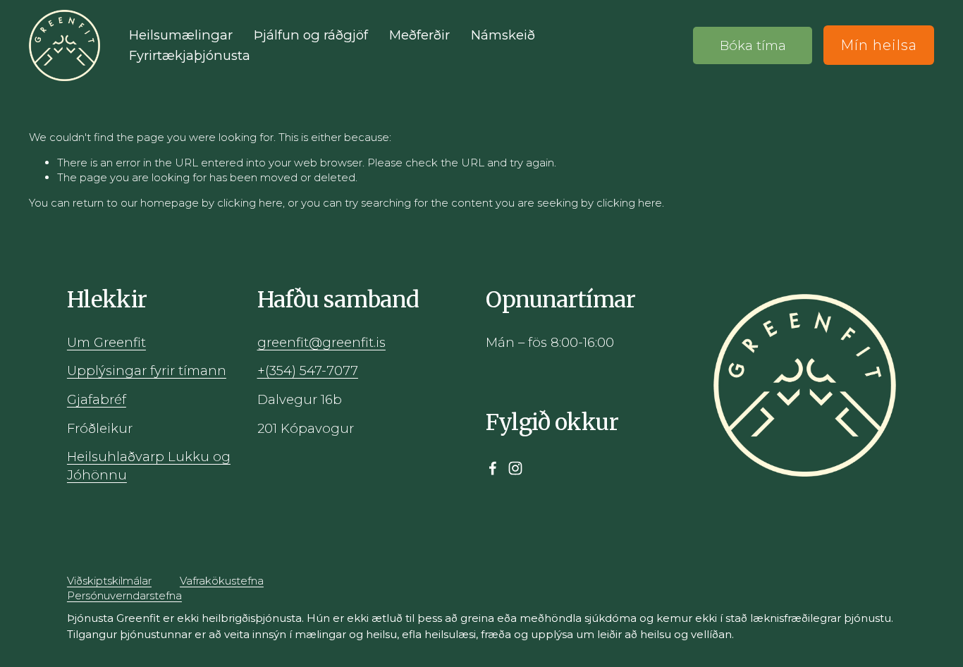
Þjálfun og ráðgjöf (311, 35)
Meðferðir (419, 35)
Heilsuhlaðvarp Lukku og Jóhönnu (149, 465)
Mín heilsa (878, 45)
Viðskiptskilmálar (109, 580)
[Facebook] (493, 468)
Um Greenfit (106, 342)
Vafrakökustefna (222, 580)
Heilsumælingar (181, 35)
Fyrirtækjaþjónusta (189, 55)
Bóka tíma (753, 45)
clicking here (250, 202)
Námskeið (503, 35)
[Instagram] (515, 468)
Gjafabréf (96, 399)
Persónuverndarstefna (124, 595)
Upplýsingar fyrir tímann (146, 370)
